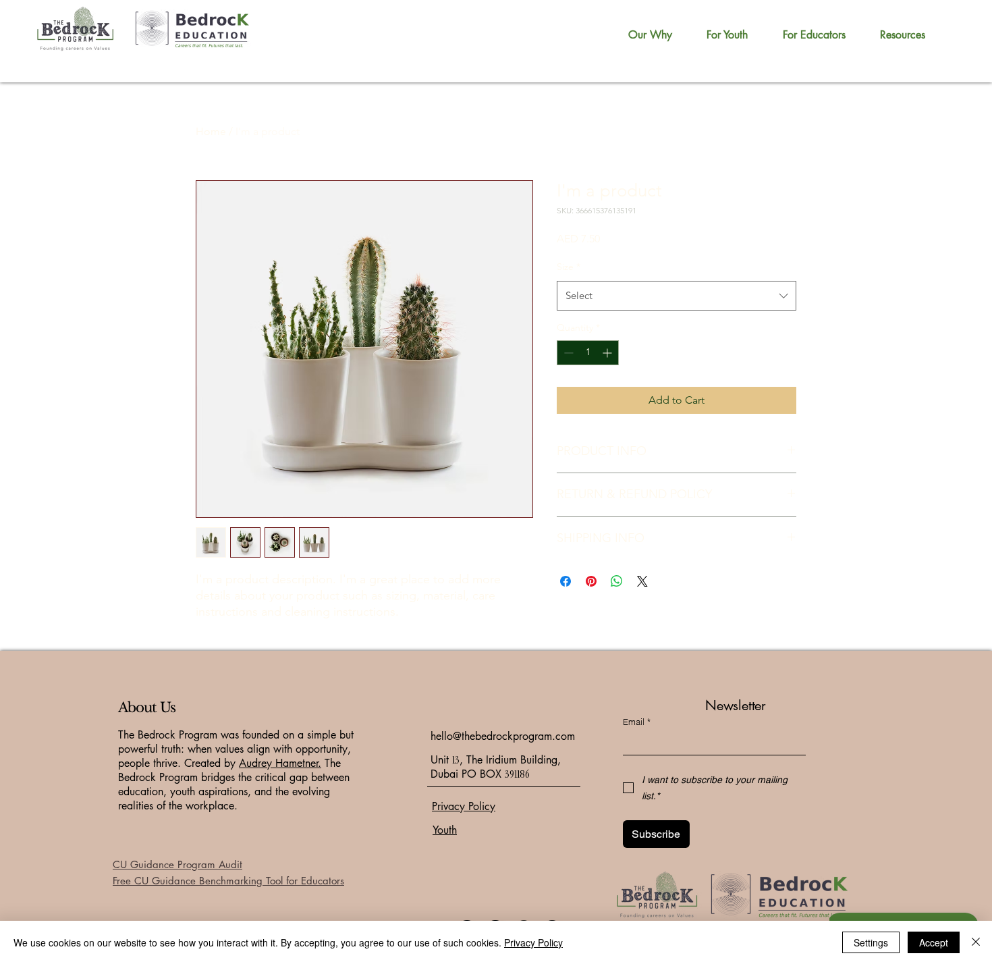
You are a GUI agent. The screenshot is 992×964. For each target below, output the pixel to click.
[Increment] (608, 353)
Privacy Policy (533, 942)
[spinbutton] (588, 353)
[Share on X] (642, 581)
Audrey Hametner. (280, 763)
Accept (933, 942)
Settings (871, 942)
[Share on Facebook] (565, 581)
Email (637, 721)
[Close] (976, 942)
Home (211, 131)
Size (568, 267)
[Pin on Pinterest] (591, 581)
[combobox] (676, 296)
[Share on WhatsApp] (617, 581)
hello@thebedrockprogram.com (503, 736)
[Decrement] (567, 353)
